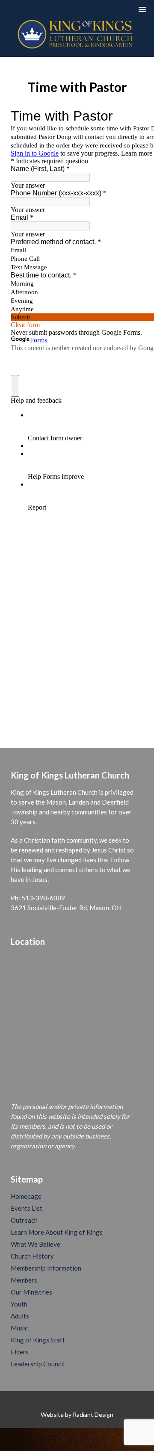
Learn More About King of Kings (57, 1232)
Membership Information (46, 1268)
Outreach (24, 1220)
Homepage (26, 1196)
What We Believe (35, 1244)
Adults (20, 1316)
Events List (26, 1208)
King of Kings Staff (38, 1340)
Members (24, 1280)
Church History (32, 1256)
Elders (20, 1352)
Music (19, 1328)
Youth (19, 1304)
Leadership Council (38, 1364)
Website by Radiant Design (77, 1414)
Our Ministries (31, 1292)
